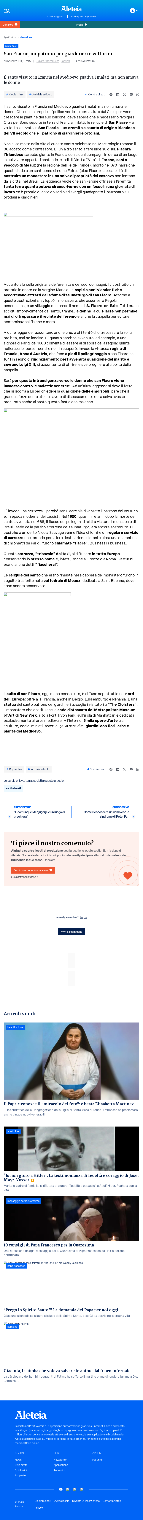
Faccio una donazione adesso (31, 870)
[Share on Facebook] (110, 94)
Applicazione (61, 1465)
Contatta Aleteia (112, 1501)
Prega (79, 24)
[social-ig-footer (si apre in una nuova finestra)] (82, 1489)
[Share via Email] (131, 94)
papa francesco (16, 1266)
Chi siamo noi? (43, 1501)
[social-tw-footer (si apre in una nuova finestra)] (75, 1489)
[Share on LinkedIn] (117, 94)
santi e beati (13, 788)
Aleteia (65, 61)
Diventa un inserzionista (86, 1501)
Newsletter (60, 1459)
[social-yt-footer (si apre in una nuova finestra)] (61, 1489)
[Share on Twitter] (124, 94)
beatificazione (15, 1027)
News (18, 1459)
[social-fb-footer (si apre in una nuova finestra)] (68, 1489)
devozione (26, 37)
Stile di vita (21, 1465)
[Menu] (24, 11)
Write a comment (71, 931)
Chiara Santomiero (47, 61)
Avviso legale (61, 1501)
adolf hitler (13, 1131)
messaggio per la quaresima (23, 1201)
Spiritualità (10, 37)
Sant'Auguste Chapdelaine (83, 16)
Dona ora (8, 24)
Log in (83, 917)
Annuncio (59, 1470)
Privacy (39, 1507)
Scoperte (20, 1475)
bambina (12, 1326)
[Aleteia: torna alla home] (71, 8)
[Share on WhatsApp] (137, 94)
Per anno (97, 1459)
